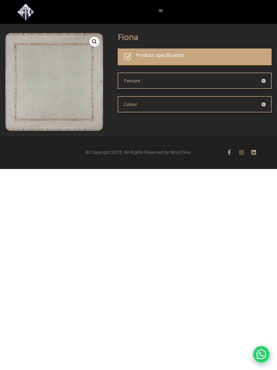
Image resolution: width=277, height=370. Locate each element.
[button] (161, 11)
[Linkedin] (253, 152)
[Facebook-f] (229, 152)
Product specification (160, 55)
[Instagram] (241, 152)
